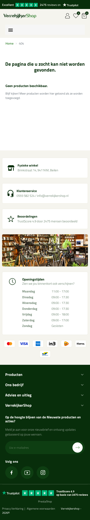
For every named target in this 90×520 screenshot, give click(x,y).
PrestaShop (45, 501)
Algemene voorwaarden (41, 508)
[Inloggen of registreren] (67, 15)
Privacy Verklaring (12, 508)
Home (9, 43)
